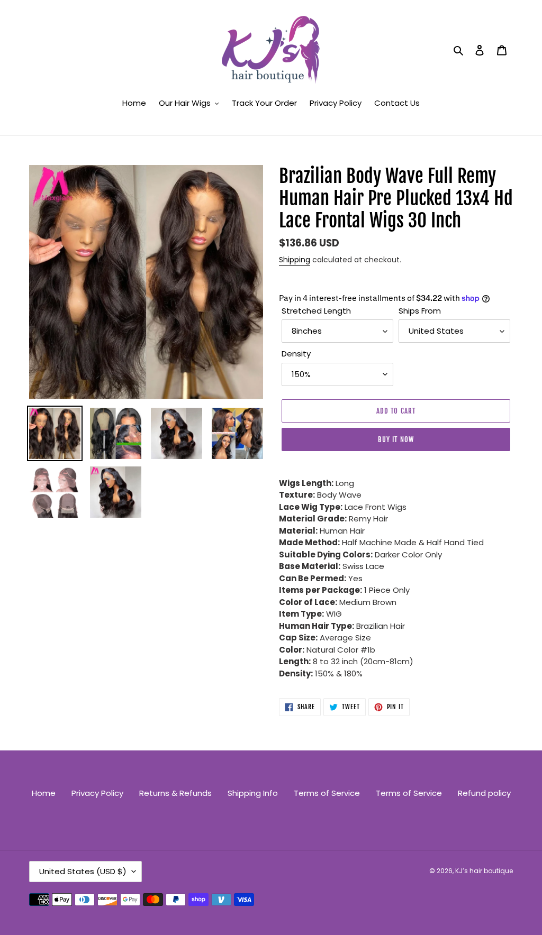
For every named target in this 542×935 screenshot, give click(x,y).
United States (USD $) (83, 871)
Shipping (294, 259)
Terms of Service (327, 793)
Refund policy (484, 793)
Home (44, 793)
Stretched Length (316, 310)
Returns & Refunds (175, 793)
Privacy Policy (97, 793)
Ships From (420, 310)
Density (296, 353)
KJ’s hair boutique (484, 870)
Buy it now (395, 439)
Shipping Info (253, 793)
